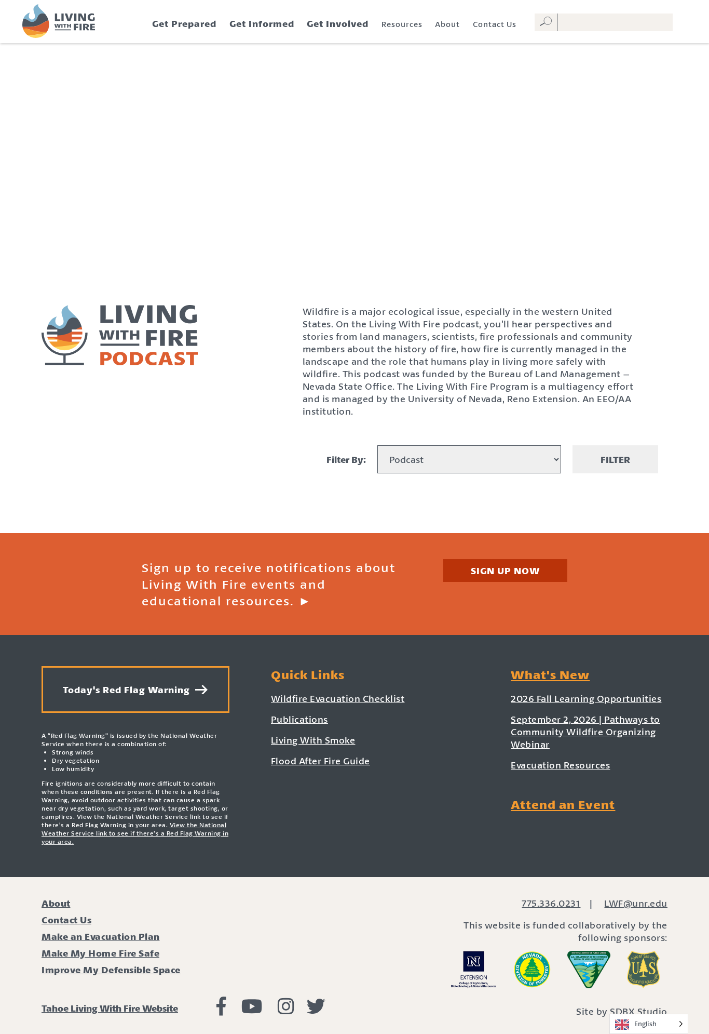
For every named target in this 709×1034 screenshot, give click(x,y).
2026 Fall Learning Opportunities (586, 698)
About (447, 24)
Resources (401, 24)
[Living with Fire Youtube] (252, 1009)
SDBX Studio (638, 1011)
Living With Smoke (313, 740)
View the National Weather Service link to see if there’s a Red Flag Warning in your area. (135, 833)
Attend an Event (563, 804)
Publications (299, 719)
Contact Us (494, 24)
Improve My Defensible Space (111, 969)
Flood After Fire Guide (320, 760)
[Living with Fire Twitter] (316, 1009)
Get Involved (338, 23)
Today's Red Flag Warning (129, 689)
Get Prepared (184, 23)
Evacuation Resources (560, 765)
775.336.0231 (551, 903)
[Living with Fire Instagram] (286, 1009)
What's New (550, 674)
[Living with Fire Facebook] (221, 1009)
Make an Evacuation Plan (101, 936)
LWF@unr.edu (635, 903)
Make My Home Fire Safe (100, 953)
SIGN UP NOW (505, 570)
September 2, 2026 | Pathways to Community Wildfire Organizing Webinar (585, 731)
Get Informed (261, 23)
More (354, 508)
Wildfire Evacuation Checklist (338, 698)
